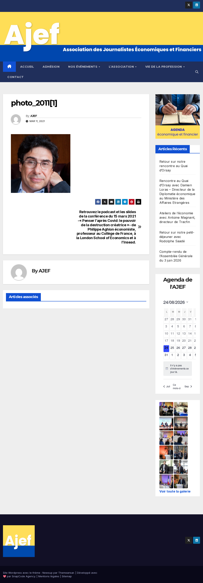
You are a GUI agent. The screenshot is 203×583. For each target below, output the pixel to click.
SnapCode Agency (23, 576)
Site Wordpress (12, 572)
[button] (196, 72)
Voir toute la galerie (175, 491)
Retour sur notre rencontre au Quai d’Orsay (173, 166)
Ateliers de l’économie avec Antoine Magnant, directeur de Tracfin (177, 217)
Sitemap (67, 576)
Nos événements (83, 66)
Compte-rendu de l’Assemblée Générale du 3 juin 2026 (175, 256)
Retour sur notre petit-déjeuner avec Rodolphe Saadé (176, 236)
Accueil (27, 66)
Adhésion (51, 66)
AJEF (33, 116)
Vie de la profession (164, 66)
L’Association (122, 66)
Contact (15, 77)
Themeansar (66, 572)
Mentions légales (48, 576)
